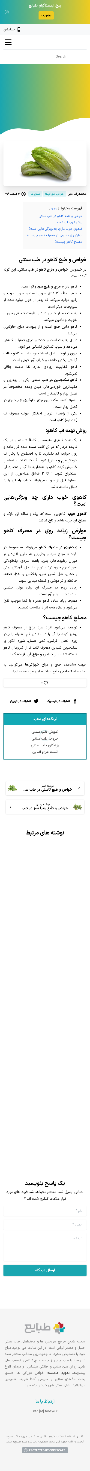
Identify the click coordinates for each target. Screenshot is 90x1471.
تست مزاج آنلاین (45, 752)
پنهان (54, 208)
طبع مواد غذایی (47, 671)
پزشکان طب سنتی (45, 745)
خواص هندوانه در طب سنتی (50, 928)
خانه (55, 97)
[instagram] (77, 29)
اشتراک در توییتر (20, 701)
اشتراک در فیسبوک (58, 701)
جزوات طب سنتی (45, 738)
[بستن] (6, 12)
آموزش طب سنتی (45, 732)
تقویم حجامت (58, 1373)
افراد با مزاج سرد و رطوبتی (55, 554)
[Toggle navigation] (8, 42)
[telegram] (69, 29)
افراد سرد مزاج (40, 627)
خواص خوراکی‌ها (34, 97)
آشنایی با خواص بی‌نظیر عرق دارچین (50, 1085)
